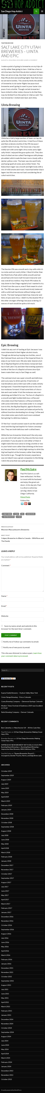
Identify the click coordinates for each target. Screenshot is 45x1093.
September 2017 (7, 878)
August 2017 (6, 882)
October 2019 (6, 771)
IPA (22, 514)
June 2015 (5, 994)
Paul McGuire (18, 60)
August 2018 (6, 831)
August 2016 (6, 934)
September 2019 (7, 775)
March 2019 (5, 801)
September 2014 (7, 1032)
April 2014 (5, 1054)
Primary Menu (42, 11)
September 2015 (7, 981)
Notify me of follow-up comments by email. (21, 641)
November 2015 (7, 972)
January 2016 (6, 964)
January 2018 (6, 861)
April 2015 (5, 1002)
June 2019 (5, 788)
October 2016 (6, 925)
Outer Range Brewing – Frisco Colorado (16, 697)
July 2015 (4, 989)
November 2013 (7, 1075)
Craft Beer (7, 514)
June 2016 (5, 942)
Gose (16, 514)
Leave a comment (30, 60)
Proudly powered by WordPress (11, 1090)
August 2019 (6, 780)
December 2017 (7, 865)
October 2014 (6, 1028)
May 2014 (5, 1049)
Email (4, 606)
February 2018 (6, 857)
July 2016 (4, 938)
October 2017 (6, 874)
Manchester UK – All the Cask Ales (27, 728)
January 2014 (6, 1066)
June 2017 (5, 891)
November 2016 (7, 921)
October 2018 (6, 822)
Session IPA (31, 514)
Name (4, 596)
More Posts (25, 497)
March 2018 (5, 852)
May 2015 (5, 998)
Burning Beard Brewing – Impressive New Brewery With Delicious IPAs (20, 748)
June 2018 (5, 840)
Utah (19, 517)
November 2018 (7, 818)
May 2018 (5, 844)
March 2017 (5, 904)
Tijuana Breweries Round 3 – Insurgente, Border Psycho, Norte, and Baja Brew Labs (21, 754)
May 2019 (5, 792)
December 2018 (7, 814)
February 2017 (6, 908)
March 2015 (5, 1006)
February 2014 (6, 1062)
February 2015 (6, 1011)
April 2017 (5, 899)
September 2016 (7, 929)
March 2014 (5, 1058)
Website (4, 616)
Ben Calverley (6, 728)
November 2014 (7, 1024)
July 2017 (4, 887)
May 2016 (5, 947)
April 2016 (5, 951)
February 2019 (6, 805)
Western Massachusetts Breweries (15, 528)
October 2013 (6, 1079)
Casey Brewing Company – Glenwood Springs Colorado (22, 701)
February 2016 (6, 959)
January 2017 (6, 912)
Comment (6, 565)
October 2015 (6, 977)
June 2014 (5, 1045)
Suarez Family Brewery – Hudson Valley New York (19, 693)
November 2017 (7, 870)
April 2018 (5, 848)
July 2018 (4, 835)
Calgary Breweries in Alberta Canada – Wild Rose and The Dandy (22, 538)
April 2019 (5, 797)
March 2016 (5, 955)
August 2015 (6, 985)
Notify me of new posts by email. (16, 647)
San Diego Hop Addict (12, 11)
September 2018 (7, 827)
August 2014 (6, 1036)
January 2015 (6, 1015)
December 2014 (7, 1019)
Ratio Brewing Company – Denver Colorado (17, 712)
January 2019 (6, 810)
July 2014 (4, 1041)
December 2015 (7, 968)
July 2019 (4, 784)
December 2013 (7, 1071)
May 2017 (5, 895)
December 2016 (7, 917)
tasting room (8, 517)
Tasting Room (7, 43)
